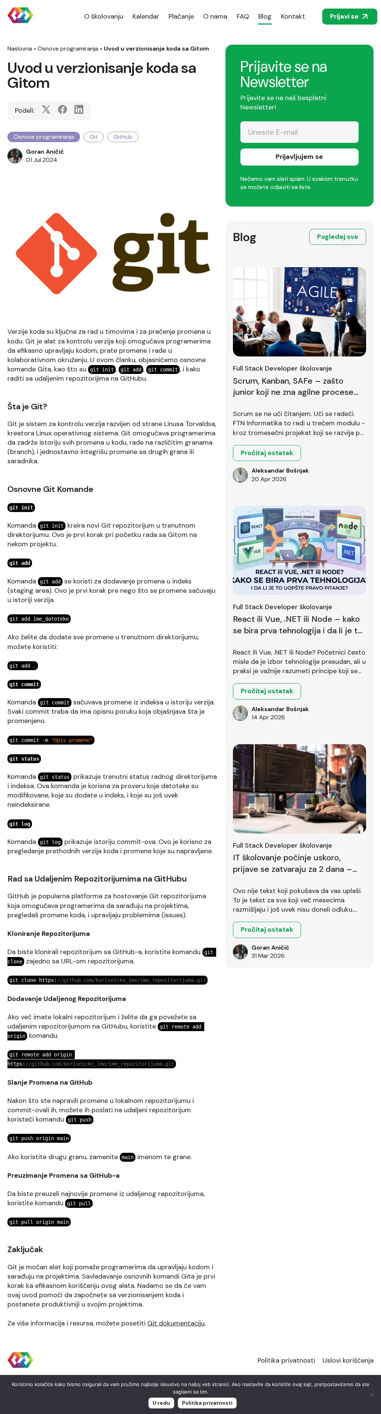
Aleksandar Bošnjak (280, 470)
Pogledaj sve (337, 236)
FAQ (243, 16)
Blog (265, 16)
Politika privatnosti (286, 1360)
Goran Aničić (45, 152)
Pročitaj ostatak (267, 452)
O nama (215, 16)
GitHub (122, 137)
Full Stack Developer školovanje (282, 368)
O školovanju (103, 16)
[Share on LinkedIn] (78, 110)
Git (94, 137)
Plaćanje (181, 16)
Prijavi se (344, 16)
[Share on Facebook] (62, 110)
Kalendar (145, 16)
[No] (371, 1394)
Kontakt (293, 16)
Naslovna (19, 48)
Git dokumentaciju (176, 1323)
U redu (161, 1402)
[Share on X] (46, 110)
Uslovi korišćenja (348, 1360)
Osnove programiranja (68, 48)
